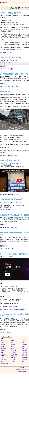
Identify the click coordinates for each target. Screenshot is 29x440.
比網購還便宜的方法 (6, 91)
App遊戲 (5, 248)
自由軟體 (13, 359)
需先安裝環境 (4, 363)
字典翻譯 (3, 346)
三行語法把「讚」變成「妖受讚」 (11, 57)
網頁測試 (3, 359)
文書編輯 (5, 194)
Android (5, 332)
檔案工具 (24, 353)
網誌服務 (13, 357)
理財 (4, 52)
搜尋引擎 (24, 348)
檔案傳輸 (13, 353)
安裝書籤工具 (3, 300)
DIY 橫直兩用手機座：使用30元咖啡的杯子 (14, 74)
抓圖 (12, 348)
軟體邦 (4, 2)
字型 (12, 346)
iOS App (13, 86)
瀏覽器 (4, 227)
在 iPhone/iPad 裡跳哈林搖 (10, 306)
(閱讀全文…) (3, 66)
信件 (23, 342)
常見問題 (22, 369)
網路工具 (24, 357)
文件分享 (3, 351)
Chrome (12, 227)
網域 (2, 357)
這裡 (5, 288)
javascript (24, 340)
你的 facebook (8, 290)
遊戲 (4, 309)
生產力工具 (14, 355)
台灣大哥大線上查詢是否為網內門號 (12, 199)
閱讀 (23, 361)
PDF (12, 342)
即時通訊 (3, 344)
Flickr (12, 340)
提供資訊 (27, 369)
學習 (23, 346)
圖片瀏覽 (13, 344)
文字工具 (13, 351)
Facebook (5, 69)
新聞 (12, 69)
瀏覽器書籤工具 (15, 309)
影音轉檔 (3, 348)
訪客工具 (24, 359)
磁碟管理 (24, 355)
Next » (9, 336)
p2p (2, 342)
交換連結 (13, 369)
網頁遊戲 (22, 309)
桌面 (2, 353)
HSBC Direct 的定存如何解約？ (10, 13)
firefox (2, 340)
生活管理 (5, 86)
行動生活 (16, 155)
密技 (10, 52)
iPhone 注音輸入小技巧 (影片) (10, 160)
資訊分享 (5, 155)
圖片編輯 (24, 344)
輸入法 (2, 361)
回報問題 (18, 369)
